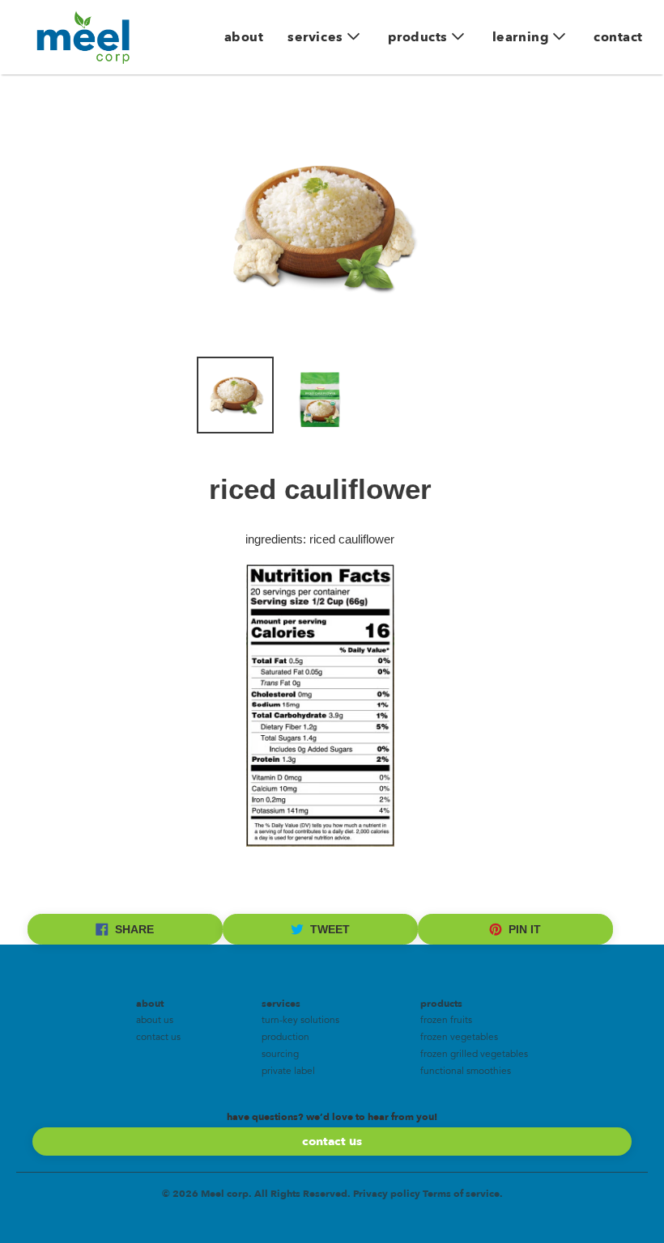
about (244, 37)
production (285, 1037)
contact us (158, 1037)
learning (520, 37)
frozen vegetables (459, 1037)
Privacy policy (386, 1193)
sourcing (280, 1054)
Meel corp (225, 1193)
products (418, 37)
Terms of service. (463, 1193)
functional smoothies (465, 1071)
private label (288, 1071)
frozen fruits (446, 1020)
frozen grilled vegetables (474, 1054)
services (315, 37)
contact (618, 37)
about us (154, 1020)
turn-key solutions (300, 1020)
